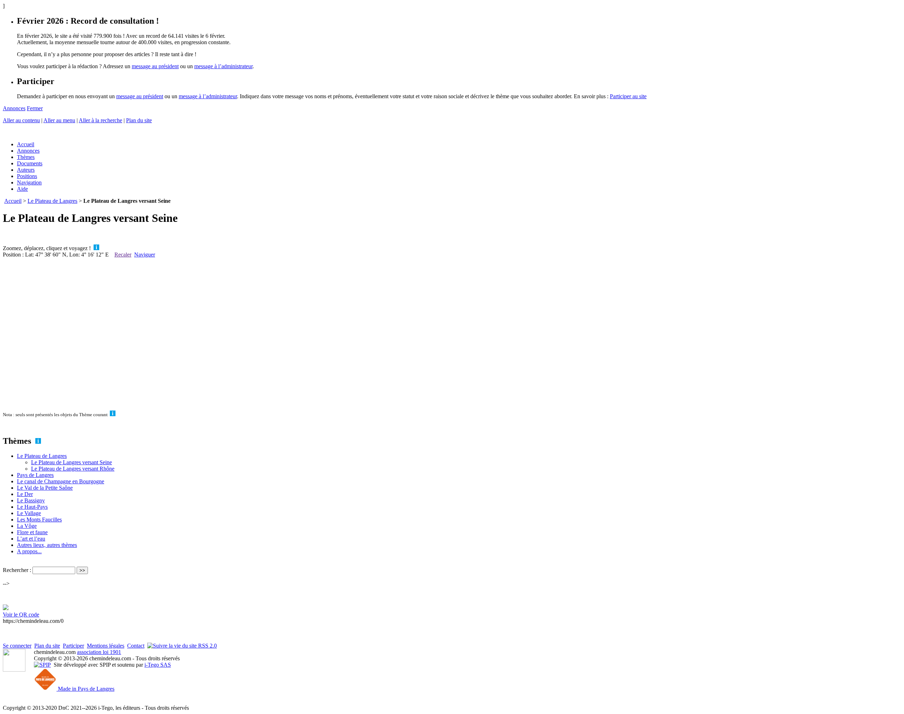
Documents (29, 163)
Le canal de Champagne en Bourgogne (60, 481)
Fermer (35, 108)
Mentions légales (105, 646)
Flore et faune (32, 532)
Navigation (29, 182)
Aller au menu (59, 120)
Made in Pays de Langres (85, 689)
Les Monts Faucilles (39, 520)
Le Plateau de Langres (52, 201)
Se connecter (17, 646)
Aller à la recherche (100, 120)
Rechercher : (17, 570)
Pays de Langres (35, 475)
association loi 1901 (99, 652)
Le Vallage (29, 513)
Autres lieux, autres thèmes (47, 545)
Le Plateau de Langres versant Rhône (72, 469)
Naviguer (144, 255)
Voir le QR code (21, 615)
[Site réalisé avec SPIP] (42, 665)
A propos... (29, 551)
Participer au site (628, 96)
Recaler (122, 255)
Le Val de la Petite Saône (45, 488)
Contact (135, 646)
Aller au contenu (21, 120)
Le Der (25, 494)
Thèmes (26, 157)
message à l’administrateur (223, 66)
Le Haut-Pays (32, 507)
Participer (73, 646)
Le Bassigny (31, 500)
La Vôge (27, 526)
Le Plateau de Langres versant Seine (71, 462)
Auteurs (26, 170)
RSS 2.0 (207, 646)
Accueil (25, 144)
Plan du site (139, 120)
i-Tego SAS (157, 665)
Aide (22, 189)
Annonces (14, 108)
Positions (27, 176)
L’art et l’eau (31, 539)
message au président (155, 66)
